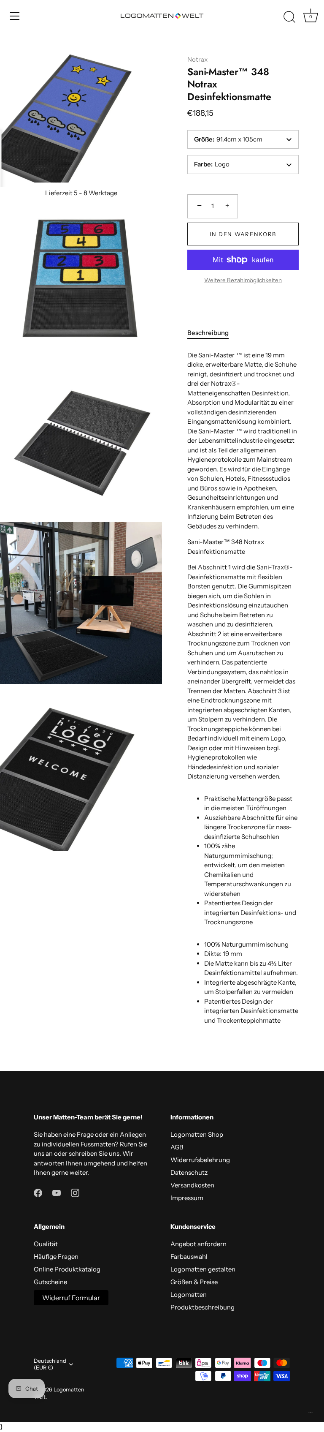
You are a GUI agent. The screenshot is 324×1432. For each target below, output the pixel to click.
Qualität (46, 1244)
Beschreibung (208, 333)
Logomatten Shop (196, 1134)
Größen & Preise (194, 1282)
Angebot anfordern (198, 1244)
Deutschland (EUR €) (50, 1364)
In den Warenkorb (243, 234)
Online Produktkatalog (67, 1269)
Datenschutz (189, 1172)
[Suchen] (289, 17)
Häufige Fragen (56, 1256)
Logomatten (188, 1294)
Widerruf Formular (71, 1297)
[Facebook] (38, 1192)
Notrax (197, 59)
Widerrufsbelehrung (200, 1160)
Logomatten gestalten (202, 1269)
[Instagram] (75, 1192)
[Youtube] (56, 1192)
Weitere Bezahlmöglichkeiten (243, 280)
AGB (177, 1147)
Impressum (186, 1198)
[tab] (212, 333)
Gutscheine (50, 1282)
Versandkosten (192, 1185)
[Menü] (14, 16)
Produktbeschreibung (202, 1307)
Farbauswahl (189, 1256)
